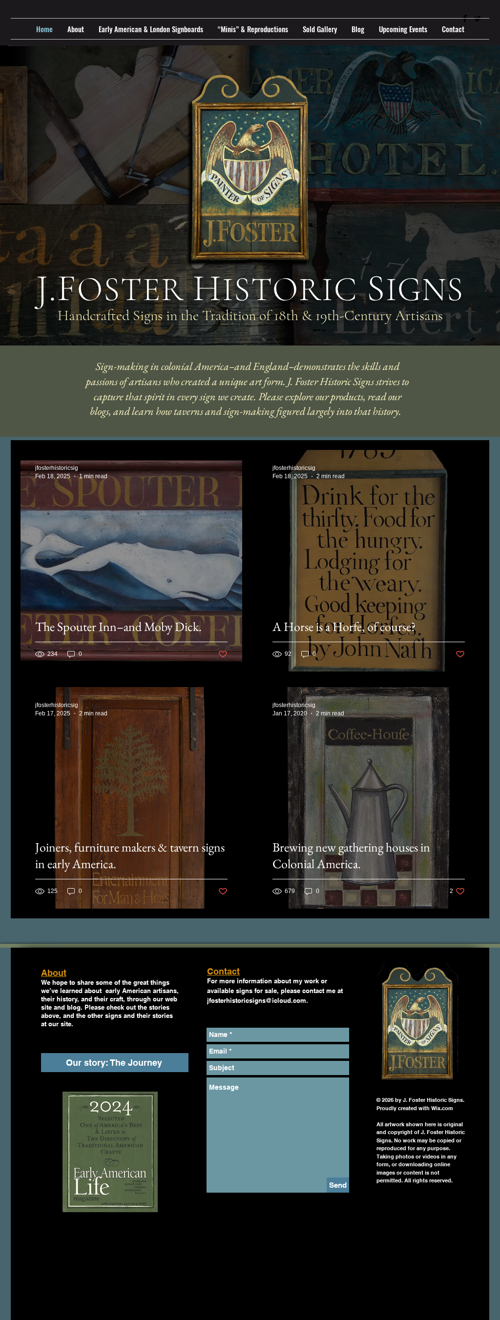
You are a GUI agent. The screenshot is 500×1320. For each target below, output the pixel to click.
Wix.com (442, 1108)
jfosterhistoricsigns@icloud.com (256, 1000)
